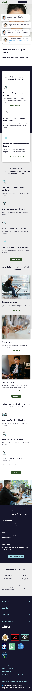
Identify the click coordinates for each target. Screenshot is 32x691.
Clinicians (6, 615)
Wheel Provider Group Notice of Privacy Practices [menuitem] (14, 674)
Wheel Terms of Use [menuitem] (6, 671)
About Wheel (7, 621)
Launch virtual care (15, 105)
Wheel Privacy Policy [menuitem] (7, 665)
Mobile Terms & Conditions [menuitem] (8, 678)
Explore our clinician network (15, 131)
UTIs (19, 305)
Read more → (6, 689)
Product (5, 601)
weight (18, 385)
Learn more (16, 310)
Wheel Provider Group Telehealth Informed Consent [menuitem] (15, 681)
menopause (5, 387)
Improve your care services (15, 156)
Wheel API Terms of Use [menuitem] (7, 668)
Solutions (6, 608)
